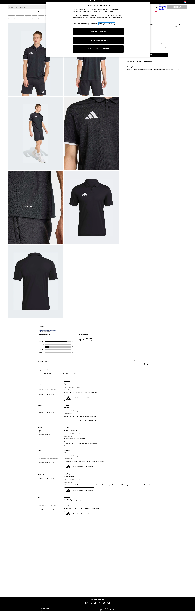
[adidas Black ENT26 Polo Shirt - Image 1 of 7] (35, 59)
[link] (156, 7)
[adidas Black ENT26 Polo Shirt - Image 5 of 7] (35, 207)
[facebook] (86, 603)
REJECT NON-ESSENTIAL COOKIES (98, 40)
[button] (154, 67)
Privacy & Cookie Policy (107, 24)
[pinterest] (104, 603)
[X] (91, 603)
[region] (98, 29)
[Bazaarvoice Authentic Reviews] (48, 330)
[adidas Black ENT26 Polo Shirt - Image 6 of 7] (91, 207)
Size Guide (164, 44)
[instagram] (100, 603)
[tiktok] (95, 603)
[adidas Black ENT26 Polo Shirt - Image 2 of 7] (91, 59)
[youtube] (108, 603)
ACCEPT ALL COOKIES (98, 31)
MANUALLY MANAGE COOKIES (98, 49)
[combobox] (146, 360)
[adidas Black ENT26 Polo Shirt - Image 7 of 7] (35, 281)
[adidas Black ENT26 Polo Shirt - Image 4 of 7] (91, 133)
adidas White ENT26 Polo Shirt (88, 421)
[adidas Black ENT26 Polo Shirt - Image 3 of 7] (35, 133)
